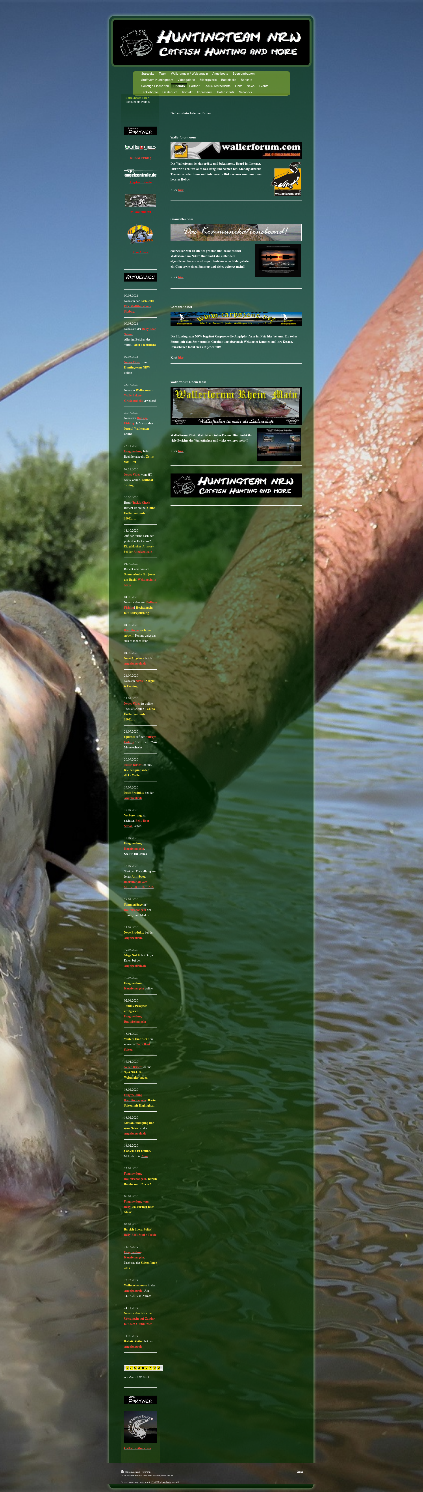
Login (300, 1471)
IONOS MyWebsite (161, 1482)
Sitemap (146, 1472)
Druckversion (133, 1472)
